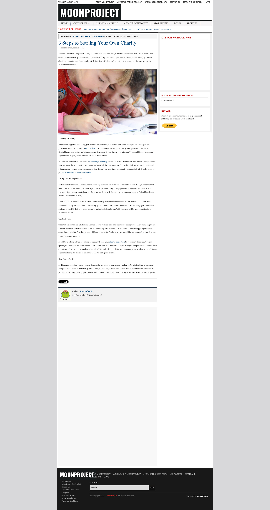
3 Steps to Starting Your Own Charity (97, 42)
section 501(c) (91, 148)
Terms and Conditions (192, 2)
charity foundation (117, 241)
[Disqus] (107, 346)
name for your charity (98, 161)
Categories (80, 23)
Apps (208, 2)
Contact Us (175, 2)
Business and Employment (92, 36)
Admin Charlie (86, 291)
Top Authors (66, 481)
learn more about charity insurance (76, 172)
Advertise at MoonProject (129, 2)
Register (192, 23)
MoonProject (89, 12)
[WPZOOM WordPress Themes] (202, 496)
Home (64, 23)
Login (177, 23)
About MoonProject (105, 2)
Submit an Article (107, 23)
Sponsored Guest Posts (156, 2)
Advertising (161, 23)
